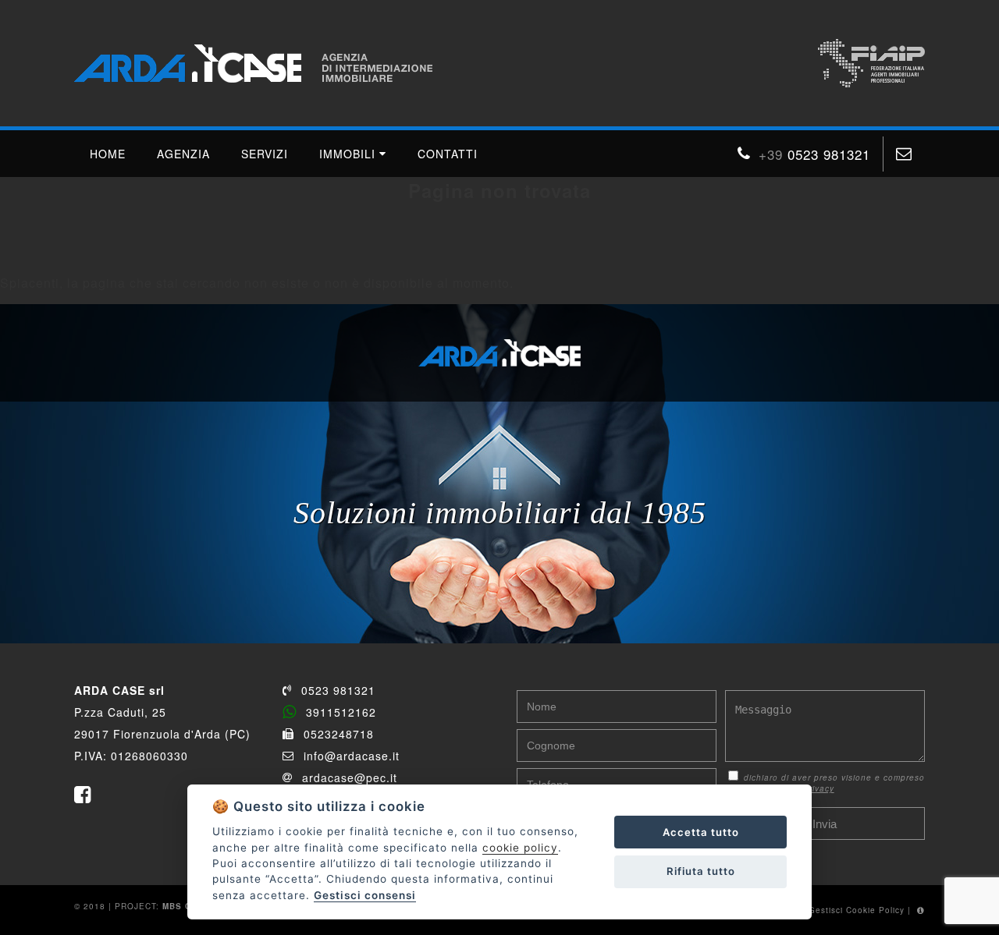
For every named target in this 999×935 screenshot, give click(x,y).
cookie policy (520, 847)
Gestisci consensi (365, 895)
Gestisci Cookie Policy (857, 910)
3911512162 (341, 712)
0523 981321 (338, 690)
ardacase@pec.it (349, 777)
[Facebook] (87, 795)
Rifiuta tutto (701, 871)
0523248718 (339, 734)
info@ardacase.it (352, 755)
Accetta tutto (701, 832)
